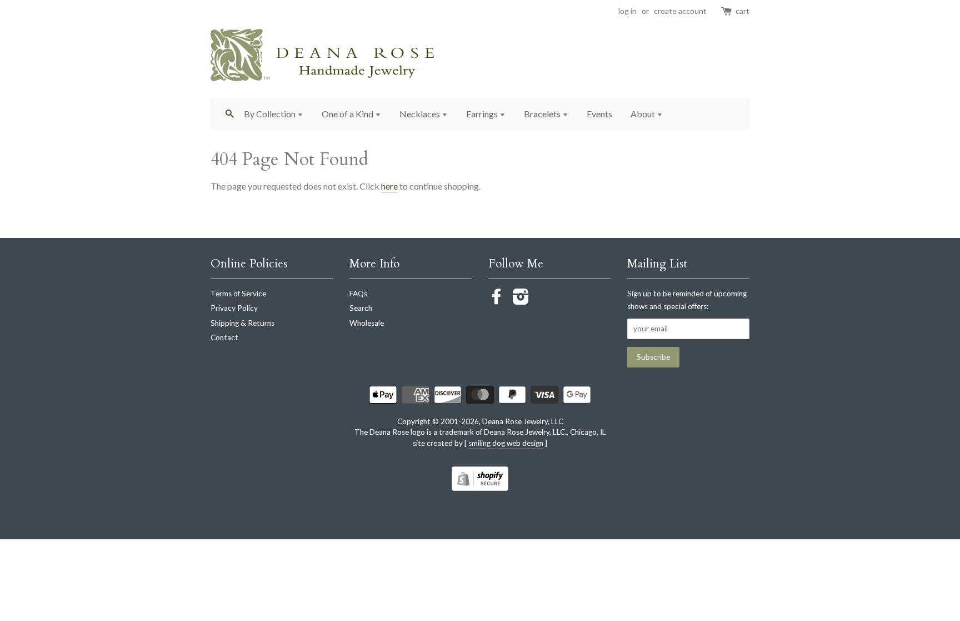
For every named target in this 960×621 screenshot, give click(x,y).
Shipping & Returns (242, 323)
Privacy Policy (234, 308)
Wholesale (366, 323)
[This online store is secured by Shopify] (480, 487)
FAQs (358, 293)
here (389, 186)
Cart (742, 11)
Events (599, 113)
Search (360, 308)
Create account (680, 11)
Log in (627, 11)
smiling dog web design (505, 443)
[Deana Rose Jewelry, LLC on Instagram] (520, 300)
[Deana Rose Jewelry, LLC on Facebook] (496, 300)
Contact (224, 337)
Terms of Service (238, 293)
